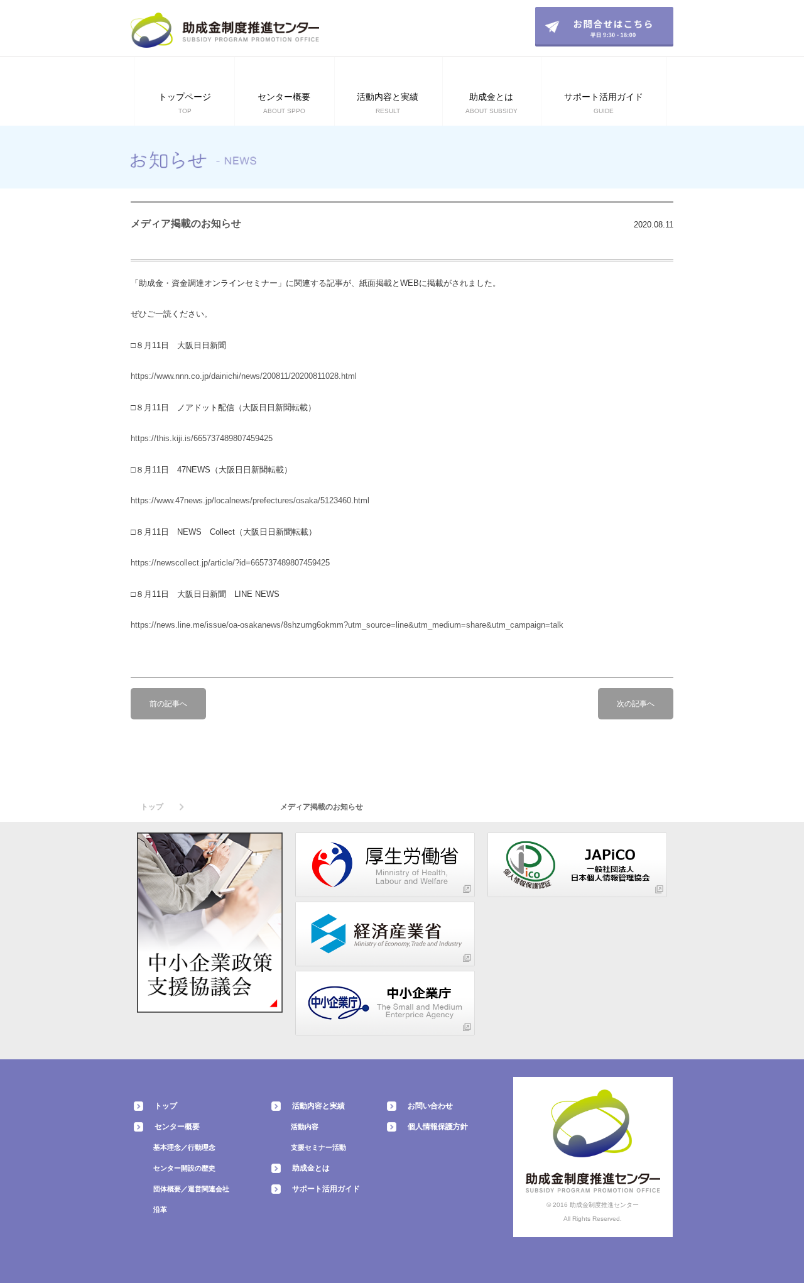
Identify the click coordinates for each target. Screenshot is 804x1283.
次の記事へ (636, 703)
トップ (152, 806)
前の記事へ (168, 703)
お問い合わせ (430, 1105)
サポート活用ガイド (326, 1188)
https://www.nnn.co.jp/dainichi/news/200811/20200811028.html (244, 376)
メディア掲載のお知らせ (186, 223)
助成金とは (311, 1168)
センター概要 (177, 1126)
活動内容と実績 (318, 1105)
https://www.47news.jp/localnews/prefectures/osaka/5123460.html (250, 500)
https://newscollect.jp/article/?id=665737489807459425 (230, 562)
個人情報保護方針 (438, 1126)
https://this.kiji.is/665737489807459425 (202, 438)
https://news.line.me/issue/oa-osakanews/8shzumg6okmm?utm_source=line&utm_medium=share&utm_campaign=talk (347, 625)
